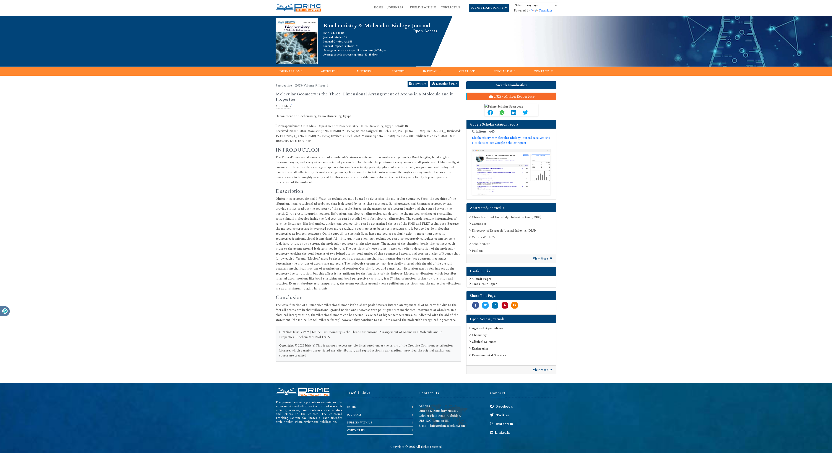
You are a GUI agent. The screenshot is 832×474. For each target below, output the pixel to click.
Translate (545, 10)
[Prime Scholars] (298, 8)
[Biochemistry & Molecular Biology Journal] (297, 41)
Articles (328, 71)
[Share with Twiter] (485, 305)
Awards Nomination (511, 85)
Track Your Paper (484, 284)
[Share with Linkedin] (495, 305)
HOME (351, 407)
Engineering (480, 348)
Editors (398, 71)
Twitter (502, 415)
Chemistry (479, 335)
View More (541, 258)
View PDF (419, 84)
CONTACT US (356, 430)
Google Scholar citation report (494, 124)
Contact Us (450, 7)
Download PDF (446, 84)
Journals (396, 7)
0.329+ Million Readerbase (514, 96)
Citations (467, 71)
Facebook (504, 406)
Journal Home (290, 71)
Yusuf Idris (283, 106)
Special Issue (504, 71)
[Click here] (511, 172)
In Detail (431, 71)
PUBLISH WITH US (359, 423)
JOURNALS (354, 415)
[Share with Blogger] (514, 305)
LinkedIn (502, 432)
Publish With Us (423, 7)
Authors (363, 71)
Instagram (504, 424)
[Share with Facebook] (475, 305)
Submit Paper (481, 279)
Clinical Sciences (484, 342)
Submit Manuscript (487, 8)
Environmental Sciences (489, 355)
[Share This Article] (490, 112)
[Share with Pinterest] (505, 305)
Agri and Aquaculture (487, 328)
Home (378, 7)
